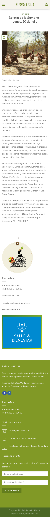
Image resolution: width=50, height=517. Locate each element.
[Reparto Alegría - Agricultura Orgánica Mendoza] (25, 5)
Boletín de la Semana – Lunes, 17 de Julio (28, 446)
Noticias (25, 14)
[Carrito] (46, 5)
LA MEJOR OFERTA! (19, 430)
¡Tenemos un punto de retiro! (22, 438)
